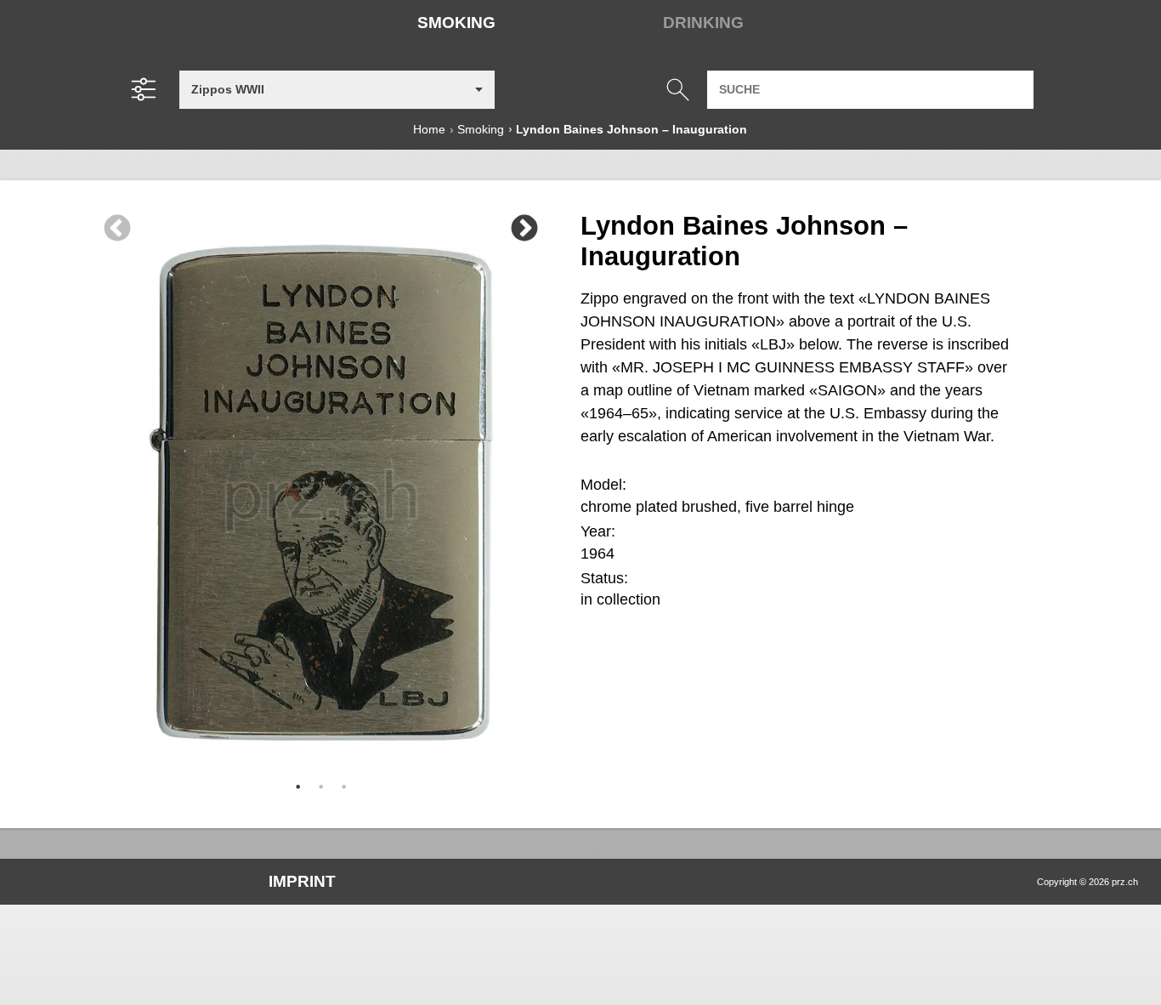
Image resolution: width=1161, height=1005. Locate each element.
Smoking (456, 22)
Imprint (302, 881)
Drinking (703, 22)
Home (429, 129)
